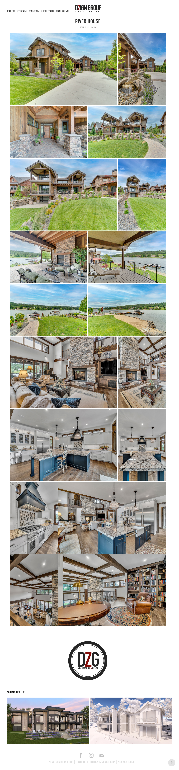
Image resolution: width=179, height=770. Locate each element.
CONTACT (65, 11)
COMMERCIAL (34, 11)
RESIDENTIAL (22, 11)
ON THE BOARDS (47, 11)
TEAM (58, 11)
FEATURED (11, 11)
